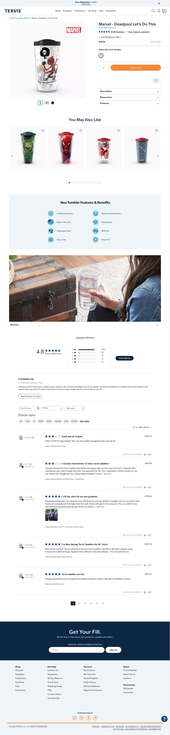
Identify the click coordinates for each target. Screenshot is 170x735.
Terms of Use (107, 726)
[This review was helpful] (145, 487)
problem (74, 421)
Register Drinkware (93, 690)
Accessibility (132, 726)
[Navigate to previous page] (67, 603)
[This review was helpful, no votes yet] (145, 454)
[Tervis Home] (12, 11)
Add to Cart (136, 67)
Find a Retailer (130, 670)
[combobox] (52, 408)
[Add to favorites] (42, 130)
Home (11, 18)
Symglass (67, 11)
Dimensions (106, 97)
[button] (113, 3)
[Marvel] (73, 30)
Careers (127, 678)
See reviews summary (138, 32)
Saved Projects (91, 678)
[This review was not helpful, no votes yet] (149, 454)
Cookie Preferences (150, 726)
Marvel (27, 18)
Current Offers (54, 694)
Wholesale (128, 688)
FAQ (50, 690)
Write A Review (124, 358)
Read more (107, 474)
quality (49, 421)
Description (106, 91)
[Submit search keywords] (153, 10)
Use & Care (53, 682)
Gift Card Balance (92, 686)
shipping (58, 421)
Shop (57, 11)
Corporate (128, 692)
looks (66, 421)
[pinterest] (95, 718)
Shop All (19, 670)
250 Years (86, 3)
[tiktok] (74, 718)
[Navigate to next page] (103, 603)
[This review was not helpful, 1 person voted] (149, 487)
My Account (89, 670)
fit (34, 421)
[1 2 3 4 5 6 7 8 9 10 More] (104, 68)
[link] (40, 102)
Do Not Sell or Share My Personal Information (137, 729)
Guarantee (53, 674)
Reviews (14, 324)
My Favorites (90, 674)
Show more (84, 421)
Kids (101, 11)
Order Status (90, 682)
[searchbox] (27, 408)
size (21, 421)
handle (40, 421)
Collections (79, 11)
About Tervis (129, 674)
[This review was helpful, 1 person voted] (145, 535)
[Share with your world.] (156, 80)
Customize (111, 11)
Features (104, 103)
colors (28, 421)
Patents (120, 726)
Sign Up (113, 650)
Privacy (96, 726)
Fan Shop (92, 11)
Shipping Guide (55, 686)
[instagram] (81, 718)
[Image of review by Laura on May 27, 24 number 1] (51, 514)
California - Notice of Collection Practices (85, 644)
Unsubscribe (54, 698)
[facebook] (88, 718)
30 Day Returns (55, 678)
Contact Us (53, 670)
